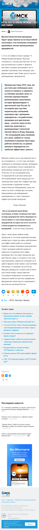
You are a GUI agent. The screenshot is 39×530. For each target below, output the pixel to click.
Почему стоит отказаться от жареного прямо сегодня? (17, 418)
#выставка (18, 300)
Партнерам (10, 500)
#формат (26, 300)
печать (5, 19)
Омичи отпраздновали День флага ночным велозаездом (16, 435)
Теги (5, 300)
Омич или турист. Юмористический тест (19, 322)
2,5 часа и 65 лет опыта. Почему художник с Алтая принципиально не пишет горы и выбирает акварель (20, 327)
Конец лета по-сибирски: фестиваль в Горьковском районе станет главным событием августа (18, 316)
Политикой (6, 526)
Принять (30, 524)
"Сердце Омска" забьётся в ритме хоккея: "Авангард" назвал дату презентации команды (20, 341)
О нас (3, 500)
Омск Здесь (7, 4)
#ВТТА (12, 300)
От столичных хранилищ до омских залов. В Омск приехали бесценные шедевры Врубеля (19, 408)
